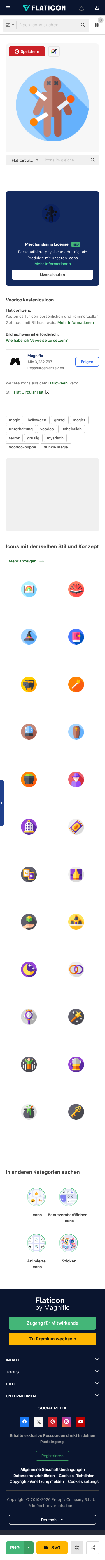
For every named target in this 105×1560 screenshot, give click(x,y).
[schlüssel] (76, 1112)
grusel (59, 419)
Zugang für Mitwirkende (52, 1323)
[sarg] (76, 732)
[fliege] (29, 1064)
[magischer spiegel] (29, 1017)
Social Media (52, 1408)
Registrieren (52, 1455)
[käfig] (29, 827)
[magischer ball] (29, 732)
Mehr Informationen (52, 263)
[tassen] (76, 922)
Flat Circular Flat (28, 392)
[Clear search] (70, 25)
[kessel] (29, 779)
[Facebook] (24, 1422)
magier (79, 419)
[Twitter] (38, 1422)
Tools (12, 1372)
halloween (37, 419)
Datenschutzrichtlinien (34, 1475)
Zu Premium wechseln (52, 1339)
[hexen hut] (29, 637)
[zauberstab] (76, 684)
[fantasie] (29, 589)
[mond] (29, 969)
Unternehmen (21, 1396)
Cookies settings (83, 1481)
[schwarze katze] (29, 684)
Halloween (58, 383)
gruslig (33, 438)
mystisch (55, 438)
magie (14, 419)
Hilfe (11, 1384)
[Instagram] (66, 1422)
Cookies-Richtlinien (76, 1475)
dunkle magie (56, 447)
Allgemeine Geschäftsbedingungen (52, 1469)
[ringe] (76, 969)
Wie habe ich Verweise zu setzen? (37, 340)
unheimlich (72, 429)
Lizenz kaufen (52, 274)
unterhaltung (21, 429)
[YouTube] (80, 1422)
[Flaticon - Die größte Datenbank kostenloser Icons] (44, 8)
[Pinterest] (52, 1422)
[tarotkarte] (29, 874)
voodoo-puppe (22, 447)
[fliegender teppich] (76, 827)
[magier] (76, 779)
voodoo (47, 429)
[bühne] (76, 874)
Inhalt (13, 1360)
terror (14, 438)
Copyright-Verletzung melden (37, 1481)
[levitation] (29, 922)
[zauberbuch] (76, 637)
